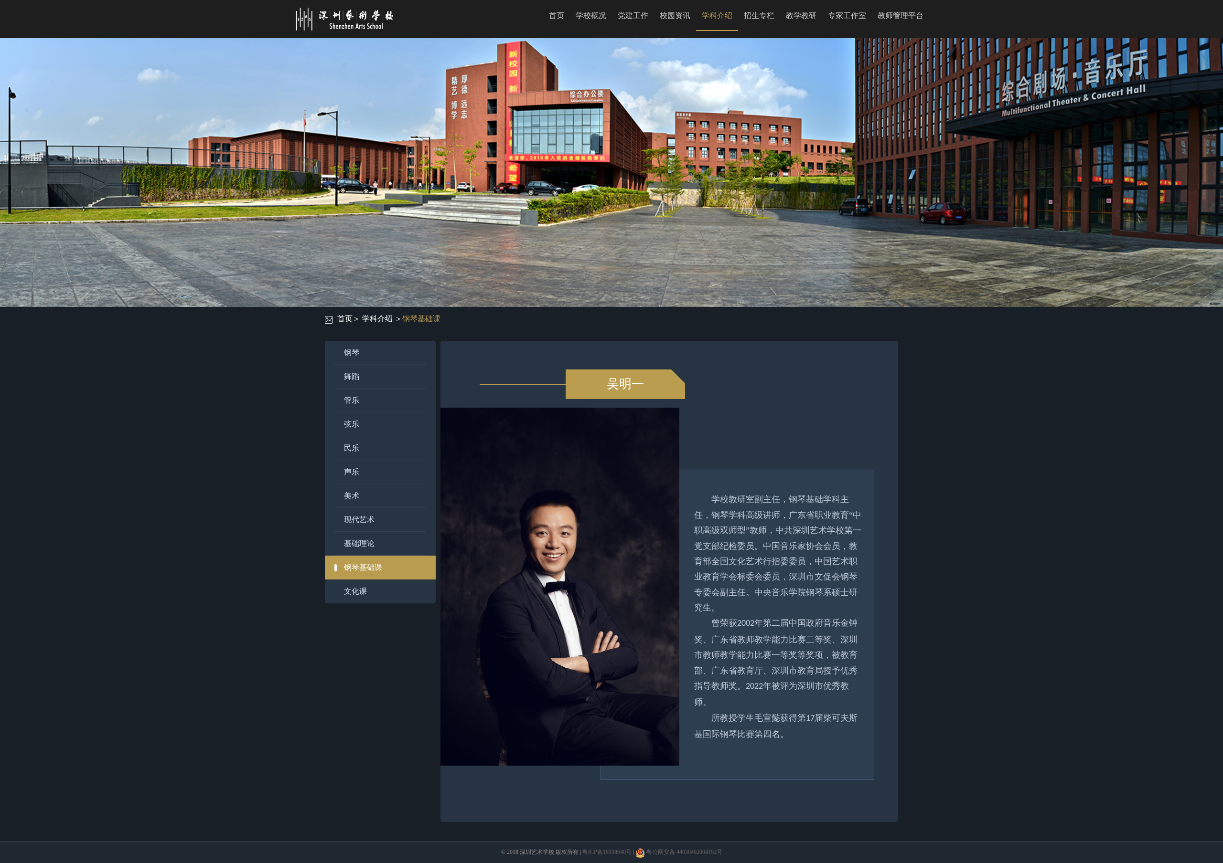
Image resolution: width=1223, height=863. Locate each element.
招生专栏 (759, 15)
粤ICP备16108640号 (607, 852)
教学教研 (801, 15)
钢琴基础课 (421, 319)
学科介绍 (717, 15)
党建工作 (633, 15)
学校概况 (591, 15)
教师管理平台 (900, 15)
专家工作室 (847, 15)
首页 (556, 15)
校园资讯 (675, 15)
